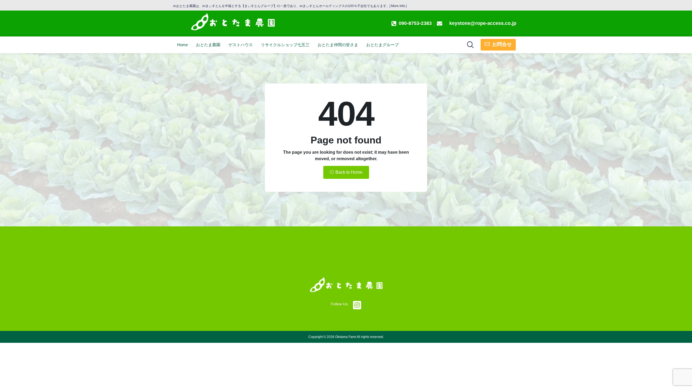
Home (182, 44)
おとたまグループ (382, 44)
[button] (470, 44)
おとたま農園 (208, 44)
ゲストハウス (240, 44)
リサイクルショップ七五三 (285, 44)
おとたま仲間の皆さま (338, 44)
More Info (398, 6)
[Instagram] (357, 305)
